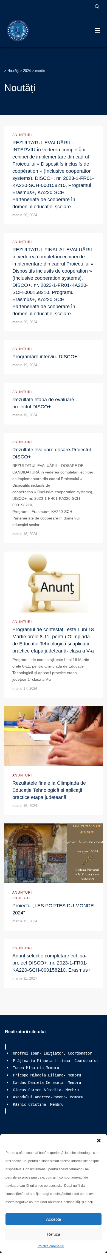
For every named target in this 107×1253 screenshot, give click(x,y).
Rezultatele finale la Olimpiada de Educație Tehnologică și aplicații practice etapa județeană (49, 790)
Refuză (53, 1234)
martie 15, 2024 (24, 921)
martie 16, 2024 (24, 806)
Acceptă (53, 1219)
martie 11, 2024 (24, 978)
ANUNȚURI (22, 135)
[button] (99, 1140)
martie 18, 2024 (24, 534)
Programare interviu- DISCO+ (44, 356)
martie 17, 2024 (24, 688)
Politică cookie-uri (51, 1246)
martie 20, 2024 (24, 215)
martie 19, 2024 (24, 365)
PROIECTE (21, 898)
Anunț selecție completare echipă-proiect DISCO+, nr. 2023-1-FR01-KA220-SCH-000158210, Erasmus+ (51, 963)
